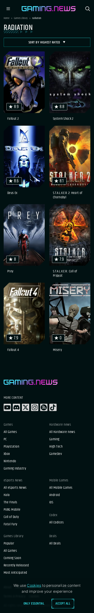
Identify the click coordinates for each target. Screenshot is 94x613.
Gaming (54, 439)
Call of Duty (11, 517)
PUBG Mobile (12, 509)
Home (6, 18)
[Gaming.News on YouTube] (7, 407)
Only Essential (34, 603)
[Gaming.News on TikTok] (53, 407)
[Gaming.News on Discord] (16, 407)
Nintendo (10, 461)
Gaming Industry (15, 468)
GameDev (55, 454)
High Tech (56, 446)
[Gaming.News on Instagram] (34, 407)
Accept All (62, 603)
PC (5, 439)
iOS (51, 502)
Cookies (34, 585)
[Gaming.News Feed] (43, 407)
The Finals (10, 502)
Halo (7, 495)
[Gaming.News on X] (25, 407)
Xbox (7, 454)
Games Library (21, 18)
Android (54, 495)
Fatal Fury (10, 524)
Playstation (11, 446)
